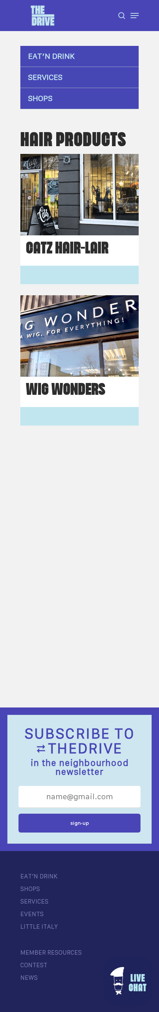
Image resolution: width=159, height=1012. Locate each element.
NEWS (29, 977)
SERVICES (45, 77)
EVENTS (32, 914)
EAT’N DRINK (51, 56)
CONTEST (33, 965)
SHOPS (40, 98)
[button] (127, 980)
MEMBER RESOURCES (51, 952)
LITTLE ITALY (39, 926)
